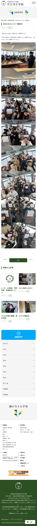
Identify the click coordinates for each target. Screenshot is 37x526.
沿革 (4, 429)
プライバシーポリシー (17, 519)
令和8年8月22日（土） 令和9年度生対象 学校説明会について (10, 458)
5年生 (4, 372)
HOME (5, 20)
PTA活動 (22, 457)
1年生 (4, 349)
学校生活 (22, 452)
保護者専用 (11, 20)
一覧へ (18, 260)
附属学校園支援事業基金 (8, 446)
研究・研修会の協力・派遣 (26, 432)
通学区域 (5, 455)
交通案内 (5, 432)
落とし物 (5, 383)
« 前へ (5, 259)
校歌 (4, 434)
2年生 (4, 355)
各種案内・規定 (6, 438)
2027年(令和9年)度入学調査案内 (10, 460)
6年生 (4, 377)
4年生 (4, 366)
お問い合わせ (5, 519)
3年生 (4, 360)
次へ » (31, 259)
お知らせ (5, 343)
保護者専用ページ (24, 463)
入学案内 (5, 452)
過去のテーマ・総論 (25, 429)
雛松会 (22, 460)
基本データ (5, 436)
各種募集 (5, 389)
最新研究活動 (23, 427)
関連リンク (5, 440)
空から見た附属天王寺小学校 (9, 442)
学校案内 (5, 425)
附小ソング (5, 449)
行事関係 (5, 394)
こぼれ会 (22, 465)
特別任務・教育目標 (7, 427)
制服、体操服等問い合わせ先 (9, 444)
